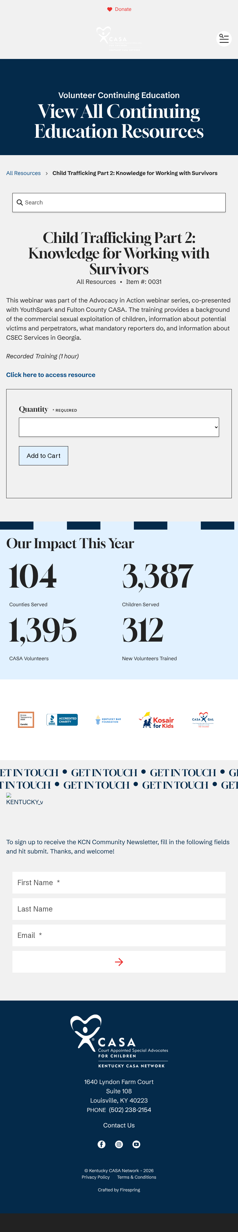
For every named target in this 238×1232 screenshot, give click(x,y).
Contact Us (118, 1125)
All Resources (23, 173)
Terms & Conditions (136, 1177)
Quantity (33, 409)
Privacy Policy (96, 1177)
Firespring (130, 1190)
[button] (224, 39)
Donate (123, 9)
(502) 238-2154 (130, 1110)
